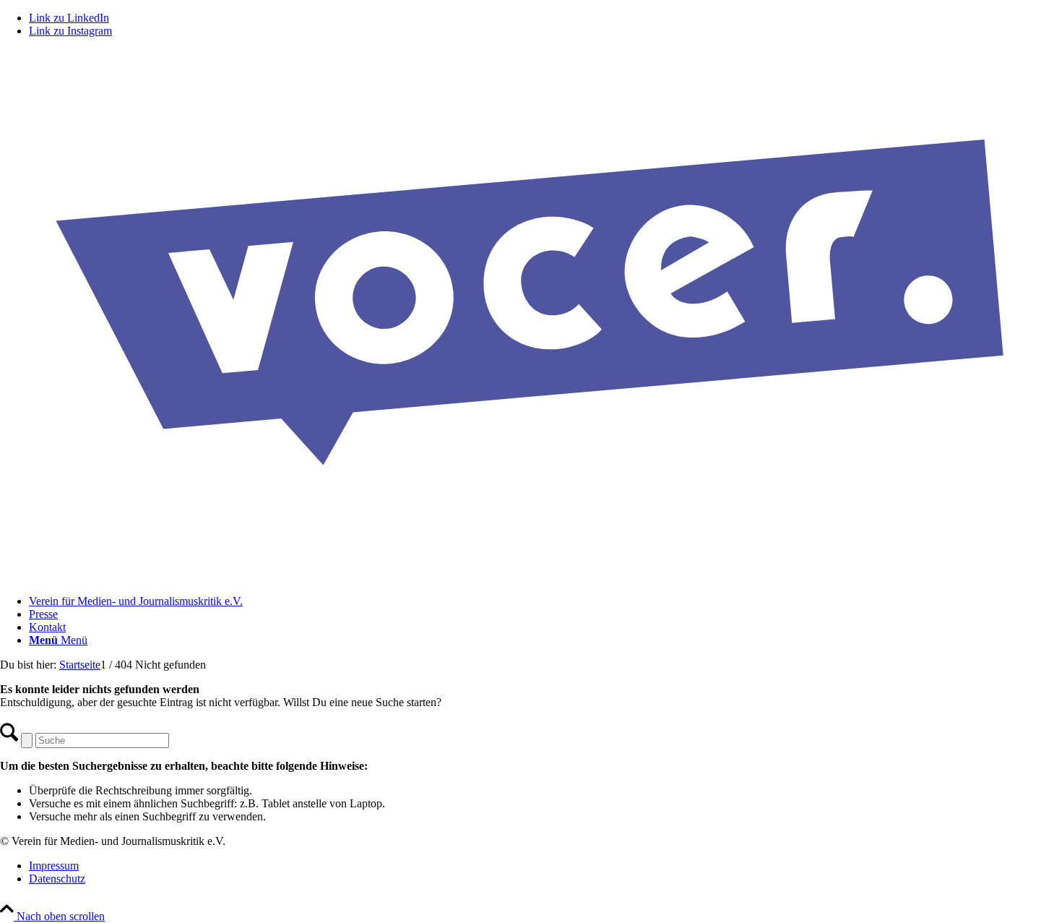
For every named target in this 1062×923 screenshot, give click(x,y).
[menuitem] (545, 601)
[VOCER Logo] (531, 576)
